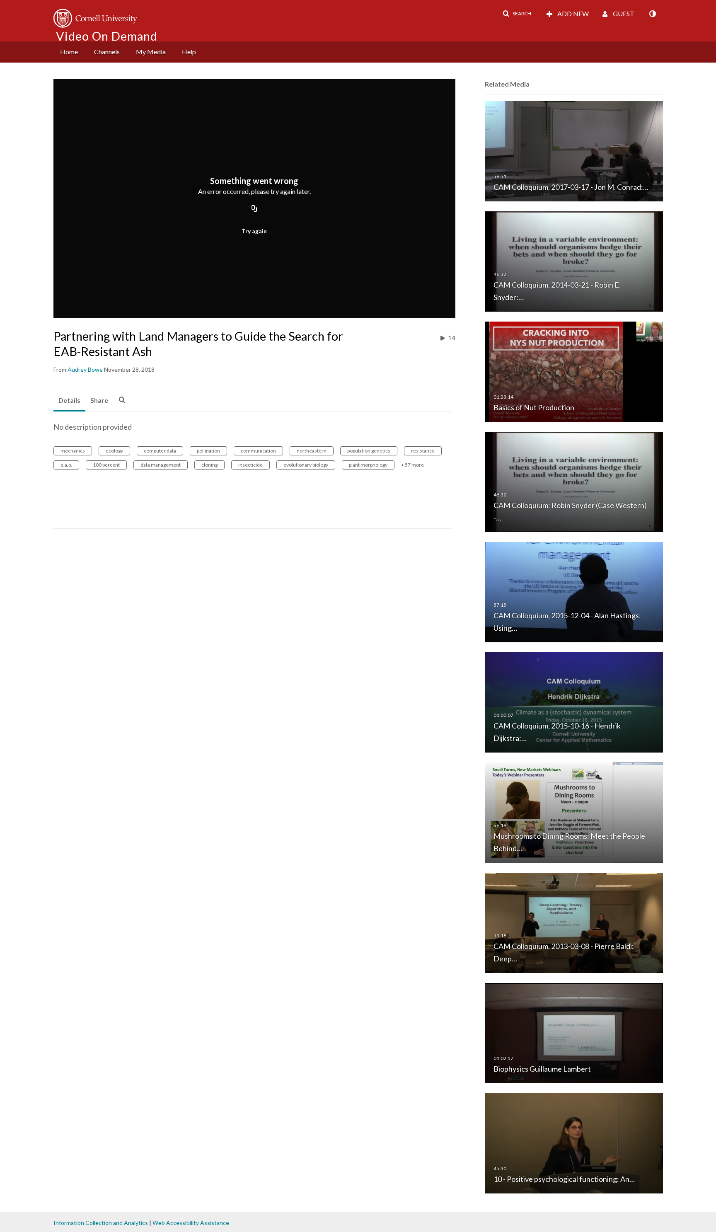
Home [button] (69, 52)
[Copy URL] (254, 209)
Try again (254, 231)
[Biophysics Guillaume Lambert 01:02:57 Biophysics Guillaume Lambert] (574, 1032)
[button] (517, 13)
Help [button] (189, 52)
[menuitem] (69, 52)
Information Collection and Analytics (100, 1222)
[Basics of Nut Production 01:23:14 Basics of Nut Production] (574, 371)
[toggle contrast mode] (652, 13)
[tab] (69, 400)
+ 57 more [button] (412, 465)
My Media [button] (151, 52)
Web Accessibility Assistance (190, 1222)
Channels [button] (107, 52)
